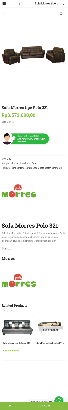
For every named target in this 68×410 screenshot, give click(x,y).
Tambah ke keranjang (10, 406)
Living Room (25, 163)
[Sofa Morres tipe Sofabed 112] (17, 317)
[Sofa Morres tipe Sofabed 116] (50, 317)
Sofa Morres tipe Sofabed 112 (16, 343)
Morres (14, 163)
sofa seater (45, 168)
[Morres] (19, 191)
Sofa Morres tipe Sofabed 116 (50, 343)
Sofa (34, 163)
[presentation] (4, 310)
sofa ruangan (32, 168)
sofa (8, 168)
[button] (61, 14)
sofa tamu (57, 168)
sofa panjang (18, 168)
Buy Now (44, 405)
